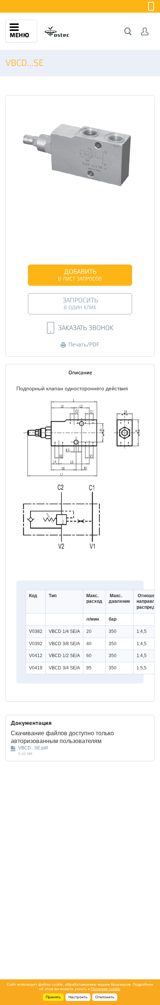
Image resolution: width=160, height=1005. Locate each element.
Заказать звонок (85, 328)
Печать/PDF (83, 345)
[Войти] (145, 31)
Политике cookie (105, 989)
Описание (80, 372)
